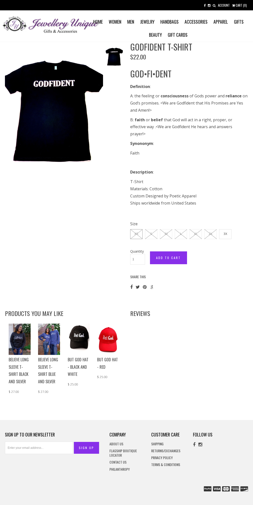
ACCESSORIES (196, 21)
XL (195, 233)
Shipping (157, 444)
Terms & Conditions (165, 464)
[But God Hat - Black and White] (79, 339)
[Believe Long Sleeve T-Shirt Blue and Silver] (49, 339)
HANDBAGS (169, 21)
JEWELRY (147, 21)
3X (225, 233)
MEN (130, 21)
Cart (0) (241, 5)
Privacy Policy (162, 457)
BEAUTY (155, 35)
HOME (98, 21)
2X (210, 233)
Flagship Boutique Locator (123, 453)
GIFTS (239, 21)
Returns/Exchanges (165, 451)
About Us (116, 444)
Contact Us (117, 462)
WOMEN (115, 21)
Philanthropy (119, 469)
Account (224, 5)
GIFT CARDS (178, 35)
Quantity (137, 251)
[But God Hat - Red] (108, 339)
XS (136, 233)
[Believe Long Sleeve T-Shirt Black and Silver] (20, 339)
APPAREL (220, 21)
